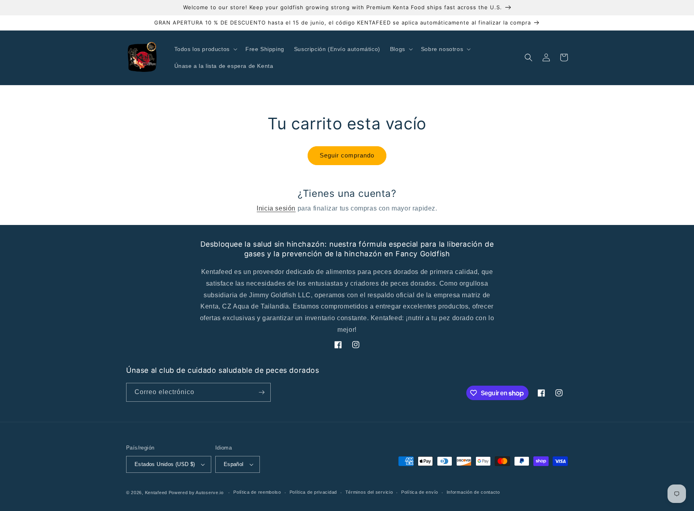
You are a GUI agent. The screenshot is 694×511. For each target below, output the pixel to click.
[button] (205, 49)
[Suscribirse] (261, 392)
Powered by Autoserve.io (196, 492)
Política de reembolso (257, 492)
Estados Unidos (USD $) (165, 464)
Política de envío (419, 492)
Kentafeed (156, 492)
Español (234, 464)
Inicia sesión (276, 208)
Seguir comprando (347, 155)
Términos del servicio (369, 492)
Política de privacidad (313, 492)
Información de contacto (473, 492)
